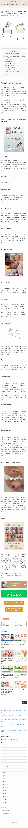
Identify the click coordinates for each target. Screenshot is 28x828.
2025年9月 (5, 769)
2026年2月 (5, 760)
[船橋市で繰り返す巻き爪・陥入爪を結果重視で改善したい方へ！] (14, 1)
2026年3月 (5, 758)
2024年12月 (5, 781)
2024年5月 (5, 799)
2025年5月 (5, 778)
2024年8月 (5, 793)
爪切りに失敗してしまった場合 (12, 71)
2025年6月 (5, 775)
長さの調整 (9, 61)
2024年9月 (5, 790)
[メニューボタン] (26, 1)
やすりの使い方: (10, 65)
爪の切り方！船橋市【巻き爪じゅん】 (14, 53)
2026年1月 (5, 763)
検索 (24, 702)
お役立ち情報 (5, 15)
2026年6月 (5, 749)
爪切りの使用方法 (11, 67)
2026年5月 (5, 751)
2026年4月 (5, 755)
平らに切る (9, 59)
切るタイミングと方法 (12, 63)
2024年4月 (5, 802)
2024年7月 (5, 796)
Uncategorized (6, 810)
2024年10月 (5, 787)
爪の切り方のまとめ (9, 69)
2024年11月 (5, 784)
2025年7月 (5, 772)
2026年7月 (5, 746)
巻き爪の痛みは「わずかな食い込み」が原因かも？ (12, 715)
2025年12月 (5, 766)
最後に (6, 74)
